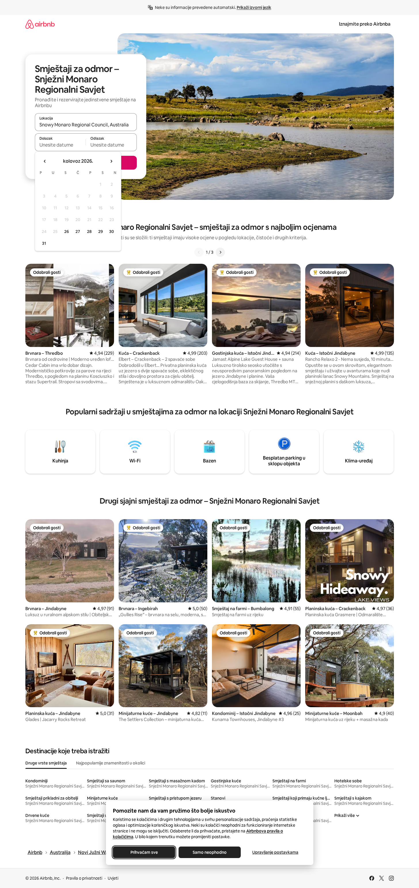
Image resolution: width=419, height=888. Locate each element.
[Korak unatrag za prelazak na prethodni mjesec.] (45, 161)
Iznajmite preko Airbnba (364, 24)
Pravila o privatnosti (84, 878)
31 (44, 243)
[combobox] (85, 124)
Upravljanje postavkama (275, 852)
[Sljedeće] (220, 252)
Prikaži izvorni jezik (254, 7)
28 (89, 231)
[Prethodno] (199, 252)
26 (66, 231)
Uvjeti (113, 878)
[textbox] (60, 144)
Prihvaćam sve (144, 852)
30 (111, 231)
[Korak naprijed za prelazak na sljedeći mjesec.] (111, 161)
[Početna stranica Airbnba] (40, 24)
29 (100, 231)
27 (77, 231)
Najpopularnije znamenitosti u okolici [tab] (110, 763)
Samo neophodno (210, 852)
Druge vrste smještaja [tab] (46, 763)
